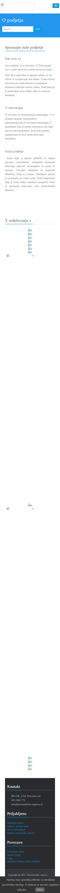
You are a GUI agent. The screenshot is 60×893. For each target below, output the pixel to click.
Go (38, 29)
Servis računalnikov (16, 829)
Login (10, 858)
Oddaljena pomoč (15, 823)
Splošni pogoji (14, 855)
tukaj (49, 69)
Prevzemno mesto (15, 851)
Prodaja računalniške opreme (20, 833)
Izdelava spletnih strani (18, 826)
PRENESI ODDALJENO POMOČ (23, 861)
